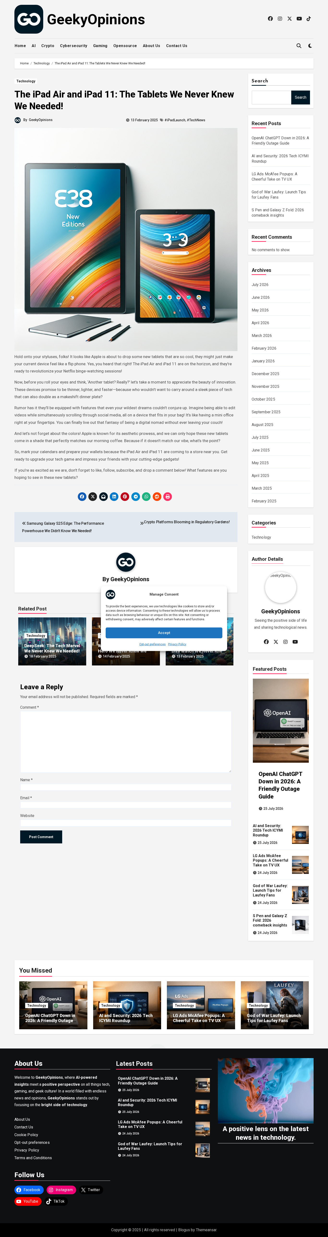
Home (20, 45)
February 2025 (264, 501)
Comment (29, 707)
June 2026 (261, 297)
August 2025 (262, 424)
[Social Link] (270, 18)
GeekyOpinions (96, 19)
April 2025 (260, 475)
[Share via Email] (103, 496)
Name (26, 780)
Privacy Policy (177, 644)
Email (26, 798)
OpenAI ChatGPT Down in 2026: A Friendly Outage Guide (50, 1020)
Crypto (47, 45)
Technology (25, 81)
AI (34, 45)
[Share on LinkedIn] (114, 496)
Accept (164, 633)
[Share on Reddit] (157, 496)
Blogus (184, 1230)
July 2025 (260, 437)
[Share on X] (92, 496)
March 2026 (262, 335)
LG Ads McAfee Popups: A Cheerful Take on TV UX (270, 860)
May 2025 (260, 463)
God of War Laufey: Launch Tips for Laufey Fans (270, 890)
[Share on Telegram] (135, 496)
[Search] (299, 46)
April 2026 (260, 323)
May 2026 (260, 310)
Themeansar (206, 1230)
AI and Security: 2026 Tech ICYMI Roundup (268, 830)
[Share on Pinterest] (125, 496)
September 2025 (266, 412)
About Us (151, 45)
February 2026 (264, 348)
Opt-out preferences (152, 644)
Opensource (125, 45)
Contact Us (177, 45)
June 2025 (261, 450)
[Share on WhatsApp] (146, 496)
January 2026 (263, 361)
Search (260, 81)
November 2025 (265, 386)
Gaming (100, 45)
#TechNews (196, 120)
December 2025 (265, 374)
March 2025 (262, 488)
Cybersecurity (73, 45)
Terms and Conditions (33, 1157)
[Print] (167, 496)
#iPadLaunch (174, 120)
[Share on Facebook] (82, 496)
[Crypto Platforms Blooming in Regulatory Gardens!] (142, 523)
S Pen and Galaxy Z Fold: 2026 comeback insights (270, 920)
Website (27, 815)
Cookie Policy (26, 1134)
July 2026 (260, 284)
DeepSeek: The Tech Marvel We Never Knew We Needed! (52, 648)
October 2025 (263, 399)
